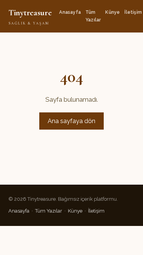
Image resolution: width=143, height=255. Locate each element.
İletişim (133, 12)
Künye (112, 12)
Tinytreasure (29, 17)
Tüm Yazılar (93, 16)
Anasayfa (70, 12)
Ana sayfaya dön (71, 121)
